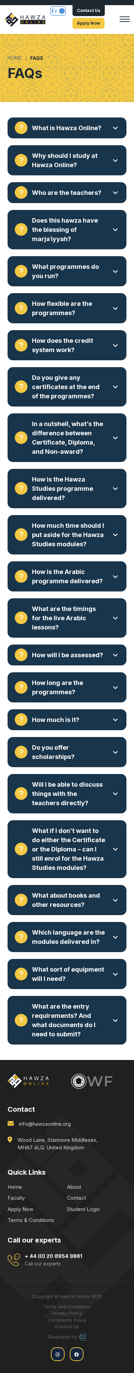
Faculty (16, 1198)
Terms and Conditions (67, 1306)
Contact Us (88, 10)
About (74, 1187)
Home (15, 1187)
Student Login (83, 1209)
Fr (55, 11)
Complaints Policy (67, 1320)
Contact (76, 1198)
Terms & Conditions (31, 1220)
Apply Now (88, 23)
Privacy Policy (67, 1313)
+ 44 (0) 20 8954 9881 (53, 1260)
